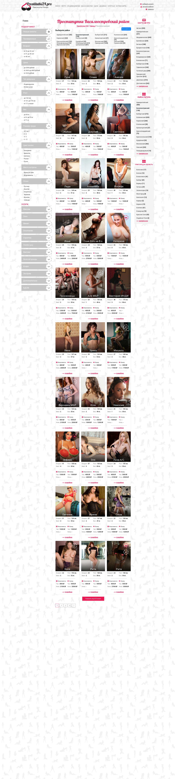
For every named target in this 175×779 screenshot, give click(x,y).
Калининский (120, 35)
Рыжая (26, 159)
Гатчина (140, 187)
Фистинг (27, 252)
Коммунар (141, 211)
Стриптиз (27, 238)
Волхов (140, 173)
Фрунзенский (63, 45)
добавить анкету (148, 4)
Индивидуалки (73, 6)
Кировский (62, 38)
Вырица (140, 183)
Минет (26, 223)
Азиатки (26, 189)
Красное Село (142, 214)
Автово (140, 28)
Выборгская (142, 64)
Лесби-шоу (28, 245)
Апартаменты (28, 175)
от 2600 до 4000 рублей (32, 70)
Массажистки (87, 6)
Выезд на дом (29, 172)
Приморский (101, 43)
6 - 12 (25, 139)
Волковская (142, 60)
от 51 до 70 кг (28, 117)
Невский (119, 41)
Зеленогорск (142, 190)
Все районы (126, 29)
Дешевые (103, 6)
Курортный (81, 41)
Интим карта (121, 6)
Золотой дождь (30, 259)
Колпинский (81, 38)
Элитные (111, 6)
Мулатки (27, 197)
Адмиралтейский (64, 35)
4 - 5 (25, 137)
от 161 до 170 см (29, 101)
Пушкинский (119, 43)
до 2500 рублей (29, 68)
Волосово (141, 170)
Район (57, 6)
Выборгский (101, 35)
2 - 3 (25, 134)
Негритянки (28, 192)
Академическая (143, 37)
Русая (26, 161)
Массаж (26, 209)
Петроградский (83, 43)
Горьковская (142, 67)
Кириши (140, 201)
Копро (26, 266)
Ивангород (141, 194)
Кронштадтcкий (102, 38)
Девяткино (142, 80)
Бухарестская (143, 48)
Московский (101, 41)
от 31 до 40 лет (29, 54)
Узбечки (27, 200)
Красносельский (64, 41)
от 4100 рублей (29, 73)
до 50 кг (26, 114)
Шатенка (27, 156)
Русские (26, 186)
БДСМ (96, 6)
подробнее (68, 100)
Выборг (140, 180)
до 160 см (27, 98)
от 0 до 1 (27, 131)
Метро (63, 6)
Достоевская (142, 83)
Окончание (28, 231)
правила (151, 9)
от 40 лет (27, 56)
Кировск (140, 204)
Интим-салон (28, 87)
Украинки (27, 194)
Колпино (140, 208)
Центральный (82, 45)
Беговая (141, 44)
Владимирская (143, 57)
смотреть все (143, 86)
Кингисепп (141, 197)
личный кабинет (148, 7)
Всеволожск (142, 176)
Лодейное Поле (142, 218)
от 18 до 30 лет (29, 51)
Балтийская (142, 41)
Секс (25, 216)
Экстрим (27, 273)
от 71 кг (26, 120)
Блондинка (27, 150)
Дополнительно (30, 281)
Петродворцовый (64, 43)
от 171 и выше (28, 103)
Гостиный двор (143, 71)
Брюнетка (27, 153)
